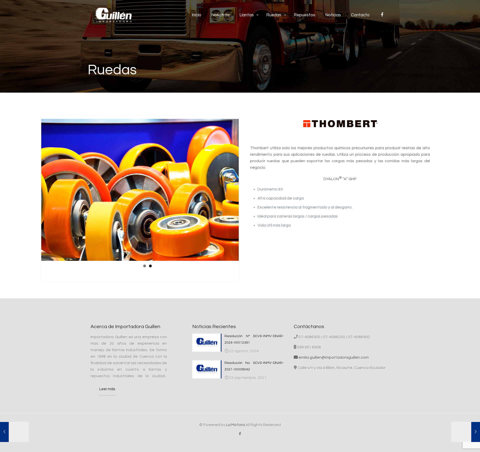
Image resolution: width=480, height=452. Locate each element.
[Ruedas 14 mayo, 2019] (465, 432)
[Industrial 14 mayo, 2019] (14, 432)
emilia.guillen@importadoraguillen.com (333, 357)
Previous (34, 190)
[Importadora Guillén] (114, 15)
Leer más (107, 389)
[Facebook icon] (240, 434)
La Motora (235, 425)
